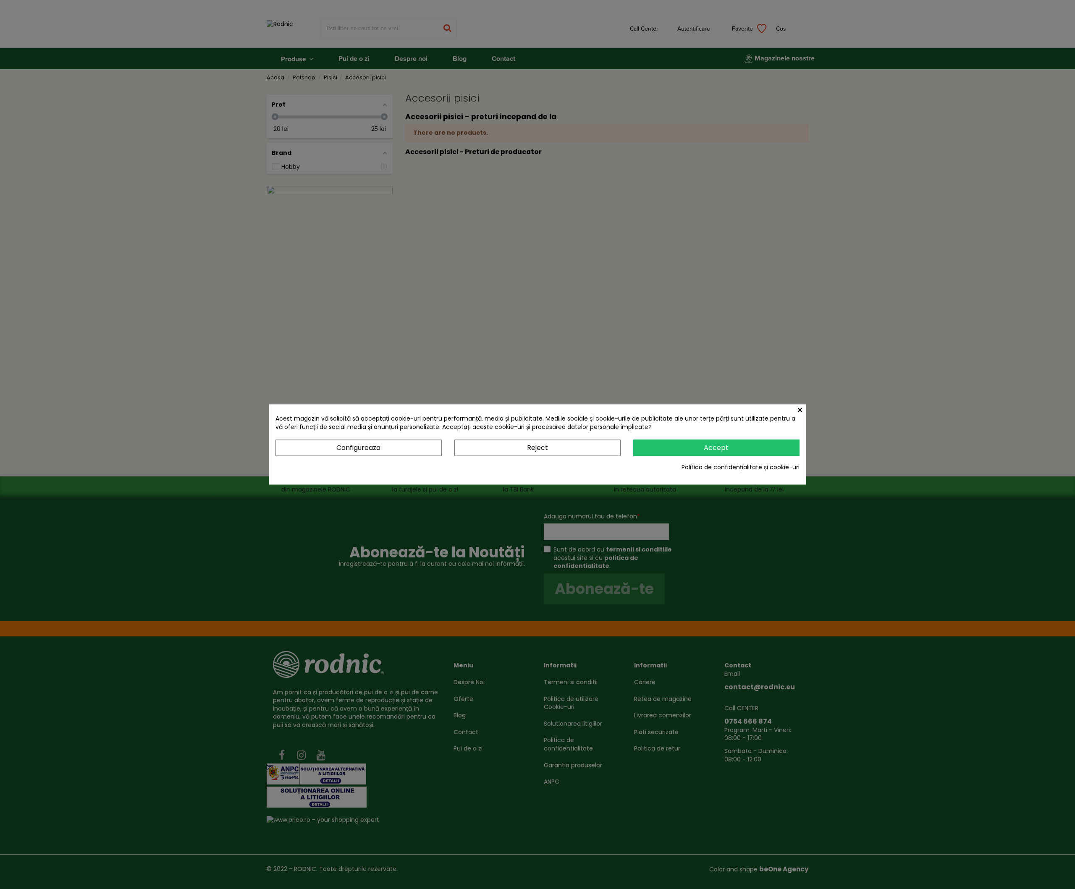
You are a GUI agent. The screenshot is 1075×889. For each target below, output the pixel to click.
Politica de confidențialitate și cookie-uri (741, 467)
